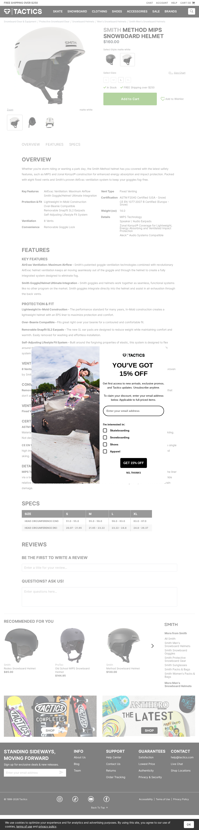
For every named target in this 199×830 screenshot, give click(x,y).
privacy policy (47, 826)
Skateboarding (119, 430)
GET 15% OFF (133, 463)
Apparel (115, 451)
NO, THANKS (133, 472)
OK (189, 824)
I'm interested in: (114, 424)
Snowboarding (119, 437)
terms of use (24, 826)
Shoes (114, 444)
